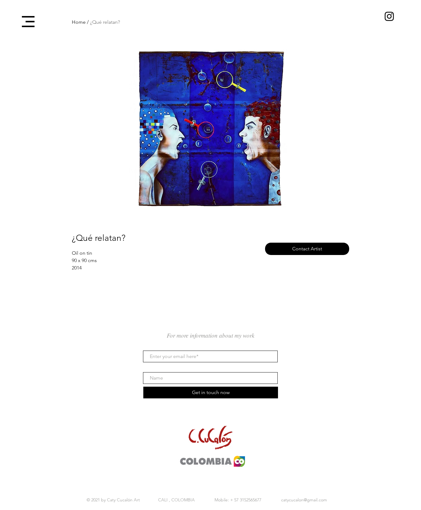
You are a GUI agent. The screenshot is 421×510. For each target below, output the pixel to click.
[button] (28, 21)
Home (79, 22)
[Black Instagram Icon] (389, 16)
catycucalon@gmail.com (304, 500)
